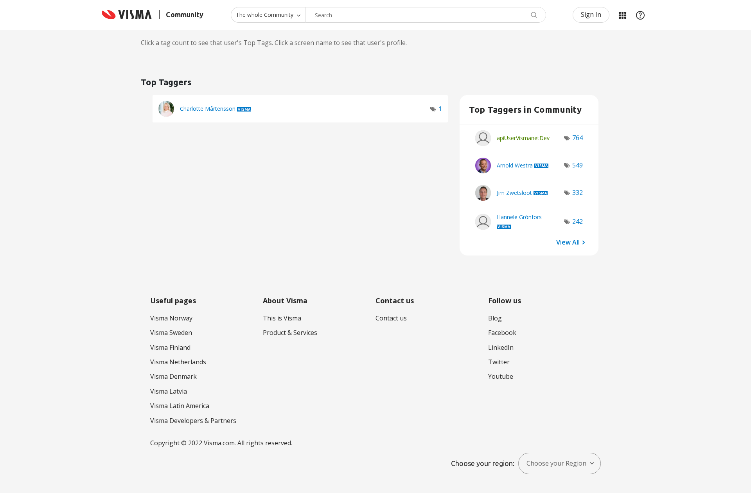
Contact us (391, 318)
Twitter (499, 362)
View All (568, 242)
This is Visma (282, 318)
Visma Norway (171, 318)
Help (640, 15)
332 (577, 192)
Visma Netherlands (178, 362)
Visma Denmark (173, 376)
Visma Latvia (168, 391)
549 (577, 165)
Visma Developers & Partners (193, 420)
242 (577, 221)
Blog (495, 318)
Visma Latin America (179, 405)
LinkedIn (501, 347)
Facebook (502, 332)
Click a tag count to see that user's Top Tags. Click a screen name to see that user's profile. (274, 42)
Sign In (591, 14)
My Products (622, 15)
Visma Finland (170, 347)
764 (577, 137)
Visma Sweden (171, 332)
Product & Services (290, 332)
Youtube (500, 376)
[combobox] (425, 15)
